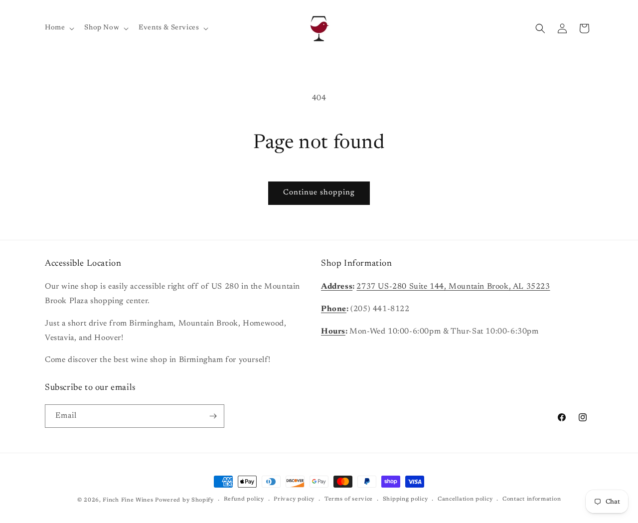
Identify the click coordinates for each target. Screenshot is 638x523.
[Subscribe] (213, 416)
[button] (58, 27)
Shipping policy (405, 499)
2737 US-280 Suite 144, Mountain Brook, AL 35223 (453, 287)
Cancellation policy (465, 499)
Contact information (531, 499)
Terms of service (348, 499)
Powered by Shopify (184, 500)
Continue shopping (319, 192)
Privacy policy (294, 499)
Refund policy (244, 499)
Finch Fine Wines (128, 500)
